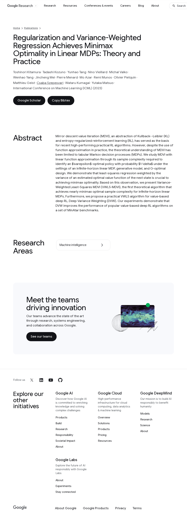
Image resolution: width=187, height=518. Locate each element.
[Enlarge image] (155, 329)
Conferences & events (98, 5)
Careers (125, 5)
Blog (141, 5)
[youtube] (50, 380)
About (155, 5)
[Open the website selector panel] (36, 5)
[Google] (20, 507)
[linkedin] (41, 380)
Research (50, 5)
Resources (70, 5)
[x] (31, 380)
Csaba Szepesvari (50, 83)
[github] (60, 380)
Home (16, 28)
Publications (31, 28)
